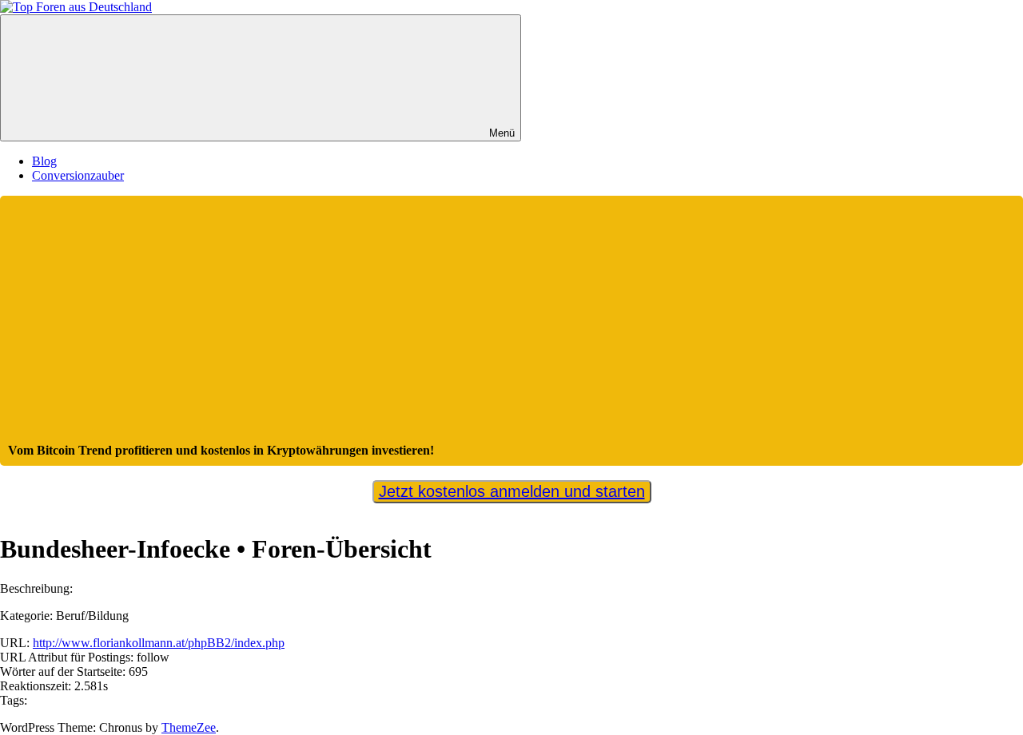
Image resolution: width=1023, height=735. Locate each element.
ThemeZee (188, 727)
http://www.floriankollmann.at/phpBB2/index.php (159, 643)
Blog (44, 161)
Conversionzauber (78, 175)
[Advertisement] (511, 323)
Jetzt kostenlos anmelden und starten (512, 491)
